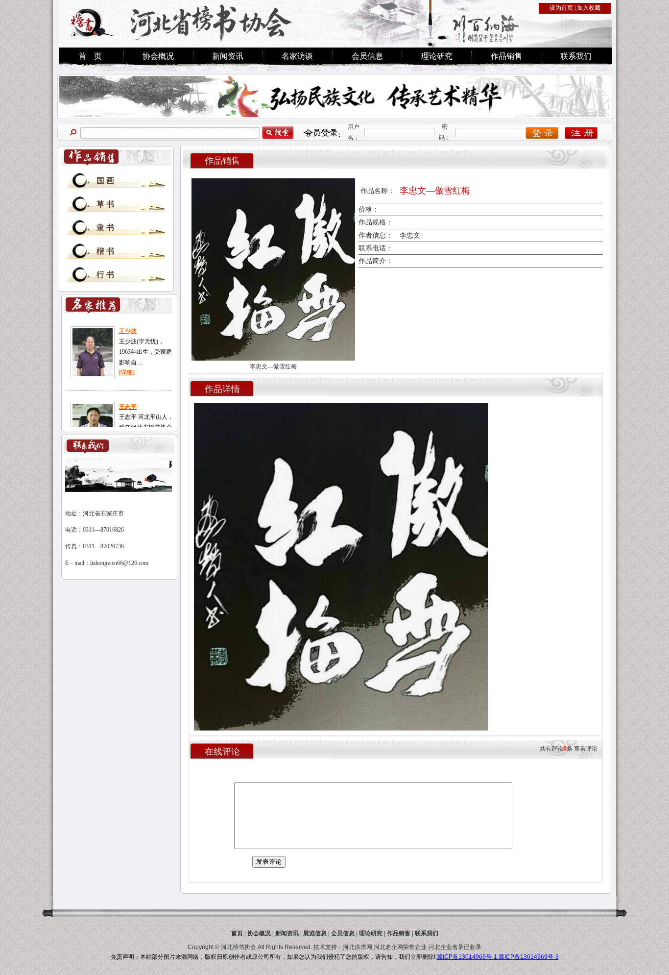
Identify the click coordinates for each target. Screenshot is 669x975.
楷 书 (105, 251)
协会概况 (158, 56)
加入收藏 (588, 7)
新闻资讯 (227, 56)
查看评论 (585, 748)
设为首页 (561, 7)
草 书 (105, 204)
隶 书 (105, 227)
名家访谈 (297, 56)
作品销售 (506, 56)
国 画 (105, 180)
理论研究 (437, 56)
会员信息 (367, 56)
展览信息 (315, 933)
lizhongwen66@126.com (119, 563)
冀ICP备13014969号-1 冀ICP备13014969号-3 (498, 956)
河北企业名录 (446, 947)
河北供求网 (357, 947)
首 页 (90, 56)
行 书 (105, 274)
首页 (237, 933)
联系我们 (576, 56)
